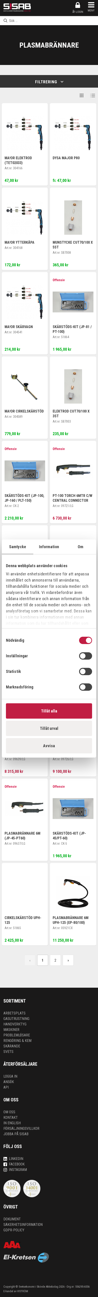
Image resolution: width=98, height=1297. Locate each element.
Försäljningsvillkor (21, 1128)
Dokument (12, 1219)
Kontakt (10, 1117)
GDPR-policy (13, 1230)
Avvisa (49, 745)
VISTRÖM (22, 1291)
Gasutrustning (16, 1019)
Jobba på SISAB (15, 1134)
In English (12, 1123)
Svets (8, 1051)
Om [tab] (80, 546)
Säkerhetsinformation (23, 1224)
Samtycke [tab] (17, 546)
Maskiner (11, 1029)
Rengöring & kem (17, 1040)
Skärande (11, 1046)
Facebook (17, 1164)
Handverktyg (14, 1024)
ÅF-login (77, 11)
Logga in (10, 1076)
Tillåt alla (49, 711)
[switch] (85, 656)
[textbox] (49, 20)
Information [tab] (49, 546)
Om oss (9, 1112)
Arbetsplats (14, 1013)
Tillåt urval (49, 728)
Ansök (8, 1082)
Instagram (18, 1170)
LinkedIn (16, 1159)
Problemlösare (16, 1035)
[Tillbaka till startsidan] (17, 7)
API (6, 1087)
